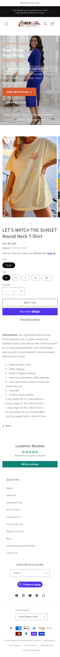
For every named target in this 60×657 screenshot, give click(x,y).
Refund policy (49, 640)
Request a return (15, 531)
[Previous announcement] (5, 11)
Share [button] (9, 425)
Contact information (31, 650)
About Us (11, 495)
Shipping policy (47, 645)
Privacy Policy (13, 517)
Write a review (30, 464)
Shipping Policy (14, 502)
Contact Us (12, 552)
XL (35, 277)
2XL (47, 277)
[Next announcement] (54, 11)
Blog (8, 538)
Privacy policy (15, 645)
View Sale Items (16, 102)
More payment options (30, 319)
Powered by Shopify (32, 640)
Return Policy (13, 509)
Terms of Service (14, 524)
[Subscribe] (45, 573)
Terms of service (30, 645)
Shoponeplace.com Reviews (20, 545)
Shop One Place (18, 640)
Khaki (9, 265)
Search (9, 488)
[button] (6, 23)
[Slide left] (23, 223)
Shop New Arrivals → (19, 91)
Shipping (5, 248)
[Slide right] (37, 223)
